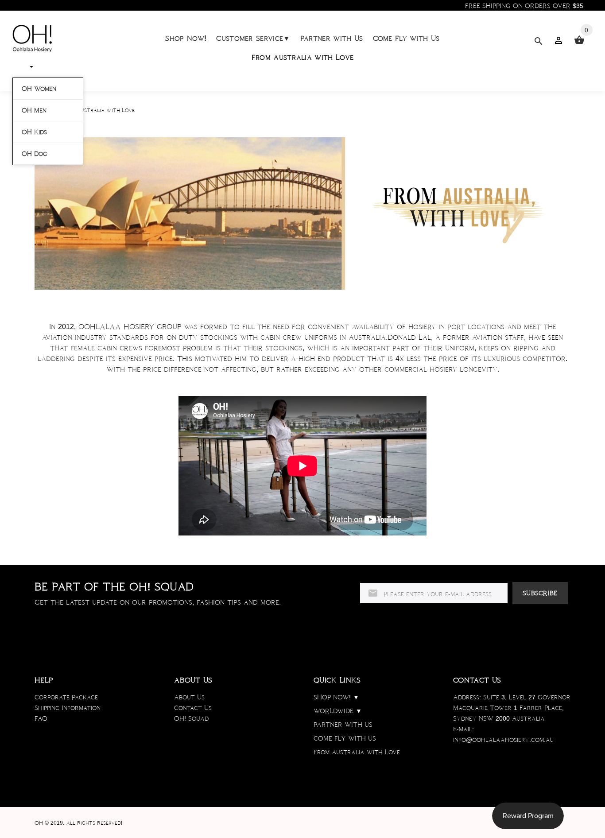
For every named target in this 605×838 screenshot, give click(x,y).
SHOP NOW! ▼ (336, 697)
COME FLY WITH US (345, 738)
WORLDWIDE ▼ (338, 710)
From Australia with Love (303, 57)
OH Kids (34, 132)
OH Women (39, 88)
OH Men (34, 110)
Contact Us (193, 707)
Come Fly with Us (406, 38)
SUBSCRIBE (540, 593)
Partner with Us (331, 38)
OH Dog (34, 153)
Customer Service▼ (253, 38)
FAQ (41, 718)
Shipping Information (68, 707)
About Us (189, 697)
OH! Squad (191, 718)
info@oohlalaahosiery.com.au (503, 739)
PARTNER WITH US (343, 724)
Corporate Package (66, 697)
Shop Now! (185, 38)
